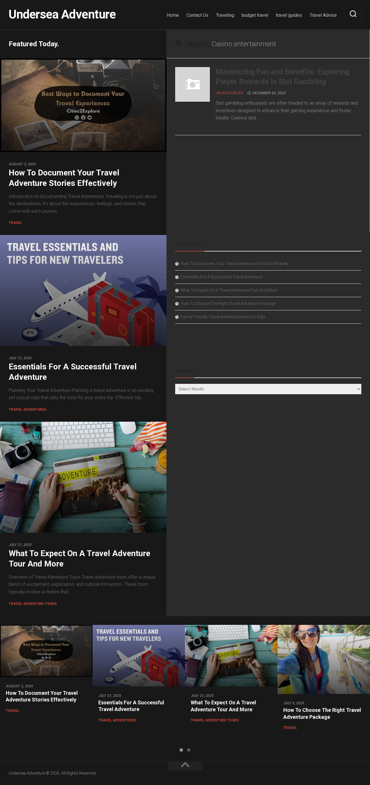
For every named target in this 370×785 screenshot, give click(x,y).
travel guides (289, 15)
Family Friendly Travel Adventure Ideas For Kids (222, 316)
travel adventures (27, 410)
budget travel (255, 15)
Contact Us (197, 15)
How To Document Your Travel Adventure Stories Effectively (234, 263)
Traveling (225, 15)
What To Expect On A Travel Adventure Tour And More (228, 290)
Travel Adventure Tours (33, 604)
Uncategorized (229, 93)
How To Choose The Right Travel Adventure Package (228, 303)
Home (173, 15)
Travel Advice (323, 15)
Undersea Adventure (62, 14)
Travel (15, 223)
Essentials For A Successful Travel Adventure (221, 277)
